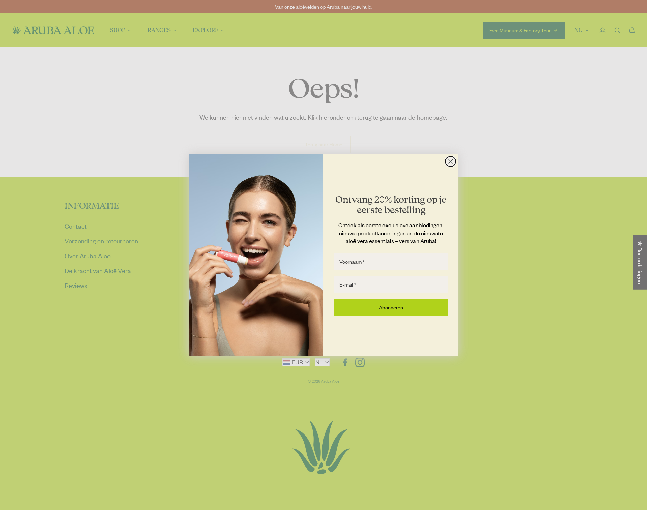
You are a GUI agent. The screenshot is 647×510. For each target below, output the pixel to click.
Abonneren (391, 307)
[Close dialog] (450, 161)
